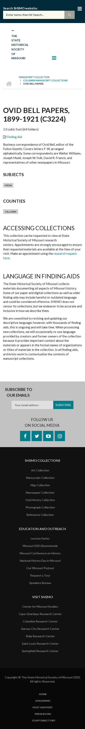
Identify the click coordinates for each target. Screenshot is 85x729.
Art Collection (40, 470)
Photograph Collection (40, 507)
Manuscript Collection (40, 477)
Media (8, 185)
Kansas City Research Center (40, 628)
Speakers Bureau (40, 583)
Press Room (43, 714)
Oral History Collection (40, 500)
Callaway (11, 211)
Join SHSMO (42, 701)
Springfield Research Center (40, 651)
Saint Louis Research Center (40, 643)
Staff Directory (43, 720)
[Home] (13, 30)
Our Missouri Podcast (40, 568)
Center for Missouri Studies (40, 606)
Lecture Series (40, 538)
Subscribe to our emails (18, 392)
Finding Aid (14, 137)
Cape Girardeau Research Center (40, 614)
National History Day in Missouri (40, 560)
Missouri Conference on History (40, 553)
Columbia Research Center (40, 621)
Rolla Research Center (40, 636)
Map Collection (40, 485)
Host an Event (43, 707)
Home (43, 694)
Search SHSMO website (20, 8)
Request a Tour (40, 575)
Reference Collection (40, 514)
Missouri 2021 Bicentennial (40, 546)
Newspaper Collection (40, 492)
